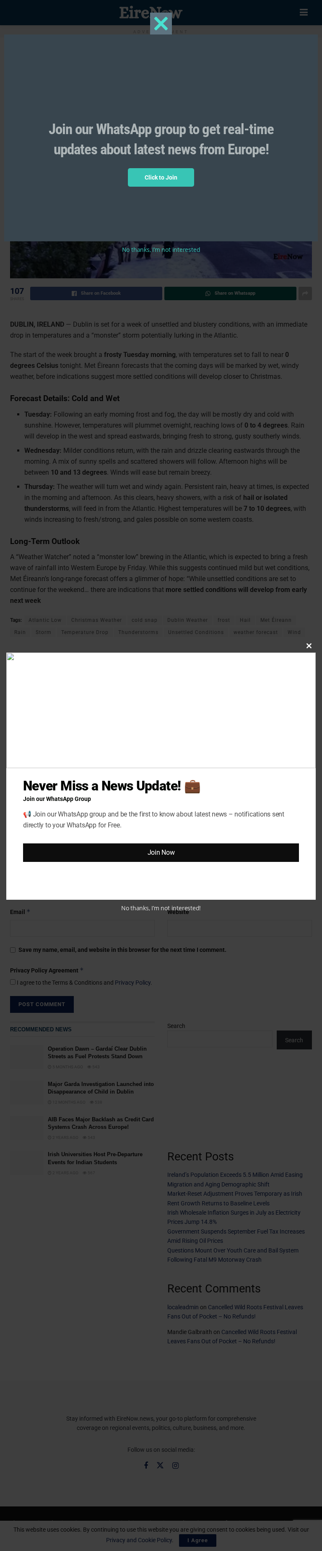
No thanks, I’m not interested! (161, 908)
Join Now (161, 852)
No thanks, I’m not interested (161, 250)
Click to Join (161, 177)
